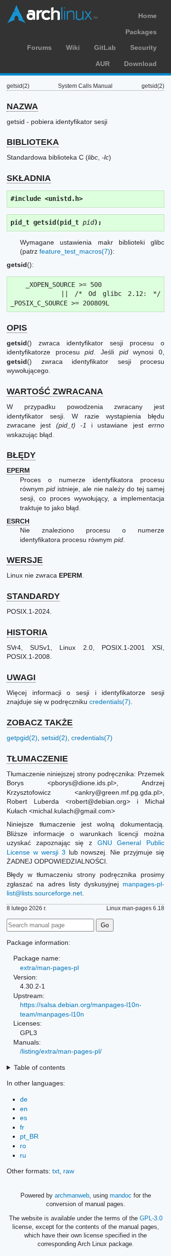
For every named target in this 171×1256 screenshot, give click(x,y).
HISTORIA (27, 632)
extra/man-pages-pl (49, 967)
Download (140, 63)
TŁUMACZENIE (37, 758)
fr (22, 1127)
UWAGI (21, 677)
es (23, 1118)
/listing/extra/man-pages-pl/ (61, 1051)
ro (23, 1146)
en (24, 1109)
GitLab (105, 47)
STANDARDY (33, 596)
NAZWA (22, 106)
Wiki (73, 47)
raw (68, 1171)
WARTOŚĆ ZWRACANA (55, 391)
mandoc (121, 1195)
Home (147, 15)
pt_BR (29, 1136)
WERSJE (25, 560)
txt (55, 1171)
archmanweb (72, 1195)
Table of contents (39, 1067)
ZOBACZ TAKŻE (40, 722)
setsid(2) (54, 738)
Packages (141, 32)
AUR (102, 63)
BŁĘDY (21, 455)
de (24, 1099)
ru (23, 1155)
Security (143, 47)
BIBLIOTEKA (33, 142)
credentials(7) (110, 701)
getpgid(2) (22, 738)
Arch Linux (52, 14)
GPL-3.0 (151, 1218)
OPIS (17, 328)
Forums (39, 47)
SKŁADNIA (29, 178)
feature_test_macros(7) (74, 251)
